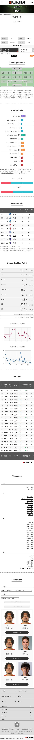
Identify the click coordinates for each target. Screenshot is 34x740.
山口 (11, 448)
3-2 (17, 400)
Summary (4, 716)
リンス (31, 558)
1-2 (17, 406)
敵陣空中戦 (13, 139)
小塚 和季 (30, 534)
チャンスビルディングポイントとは (23, 314)
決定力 (15, 116)
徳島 (11, 436)
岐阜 (11, 397)
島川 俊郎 (30, 536)
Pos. (30, 384)
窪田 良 (30, 522)
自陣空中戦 (13, 157)
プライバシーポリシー (16, 729)
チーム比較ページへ (17, 601)
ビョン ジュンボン (27, 499)
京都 (14, 225)
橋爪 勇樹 (30, 542)
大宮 (11, 424)
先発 (26, 210)
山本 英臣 (30, 501)
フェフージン (29, 530)
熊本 (11, 400)
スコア (16, 385)
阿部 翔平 (30, 509)
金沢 (11, 391)
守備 (15, 161)
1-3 (17, 391)
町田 (11, 418)
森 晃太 (30, 566)
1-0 (17, 424)
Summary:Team (22, 691)
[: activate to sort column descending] (2, 210)
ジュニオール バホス (26, 568)
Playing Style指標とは (7, 173)
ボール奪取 (13, 165)
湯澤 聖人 (30, 497)
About (19, 701)
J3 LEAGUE (4, 712)
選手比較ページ (17, 632)
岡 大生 (30, 489)
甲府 (14, 214)
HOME (1, 14)
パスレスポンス (12, 135)
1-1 (17, 415)
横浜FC (11, 451)
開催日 (6, 384)
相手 (10, 384)
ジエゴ (31, 560)
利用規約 (4, 729)
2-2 (17, 439)
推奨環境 (8, 729)
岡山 (11, 427)
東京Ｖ (11, 430)
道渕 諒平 (30, 532)
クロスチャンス (12, 146)
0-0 (17, 433)
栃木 (11, 439)
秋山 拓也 (30, 511)
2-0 (17, 427)
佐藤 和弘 (30, 540)
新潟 (11, 433)
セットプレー (11, 131)
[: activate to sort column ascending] (5, 210)
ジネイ (31, 556)
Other (3, 719)
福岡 (11, 406)
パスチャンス (13, 150)
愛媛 (14, 236)
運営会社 (24, 729)
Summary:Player (6, 696)
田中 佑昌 (30, 528)
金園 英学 (30, 564)
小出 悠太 (30, 507)
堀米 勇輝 (30, 524)
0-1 (17, 403)
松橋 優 (30, 505)
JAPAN (20, 696)
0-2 (17, 418)
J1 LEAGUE (4, 706)
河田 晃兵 (30, 487)
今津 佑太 (30, 513)
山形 (11, 421)
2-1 (17, 409)
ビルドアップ (13, 154)
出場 (20, 210)
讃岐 (11, 442)
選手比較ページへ (17, 606)
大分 (11, 394)
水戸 (14, 232)
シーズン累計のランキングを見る (24, 317)
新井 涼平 (30, 526)
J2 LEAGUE (4, 709)
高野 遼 (30, 515)
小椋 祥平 (30, 546)
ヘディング (12, 124)
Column (4, 701)
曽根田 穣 (30, 538)
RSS (32, 55)
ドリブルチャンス (11, 142)
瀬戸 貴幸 (30, 548)
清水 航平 (30, 544)
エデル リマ (29, 503)
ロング (13, 127)
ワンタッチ (12, 120)
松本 (11, 403)
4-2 (17, 394)
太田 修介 (30, 562)
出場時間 (25, 384)
